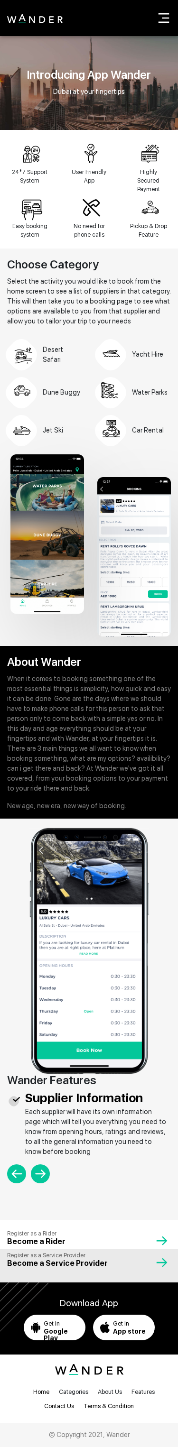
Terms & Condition (109, 1406)
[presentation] (16, 1173)
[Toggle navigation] (164, 18)
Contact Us (59, 1406)
